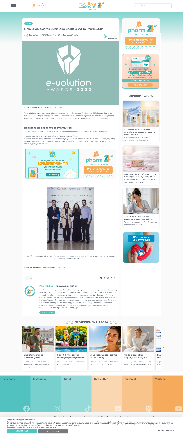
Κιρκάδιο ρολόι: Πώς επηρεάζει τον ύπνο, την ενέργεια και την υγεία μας (136, 357)
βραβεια (29, 278)
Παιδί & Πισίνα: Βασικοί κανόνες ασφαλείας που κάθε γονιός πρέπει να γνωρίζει (71, 357)
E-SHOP (39, 5)
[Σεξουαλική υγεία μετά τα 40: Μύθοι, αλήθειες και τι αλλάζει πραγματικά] (141, 159)
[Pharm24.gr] (29, 291)
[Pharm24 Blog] (91, 6)
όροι (98, 409)
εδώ (54, 427)
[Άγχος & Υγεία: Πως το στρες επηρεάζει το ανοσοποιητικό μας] (141, 201)
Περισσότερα (47, 312)
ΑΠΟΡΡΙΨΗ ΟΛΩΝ (53, 431)
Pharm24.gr (57, 35)
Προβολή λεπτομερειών (166, 430)
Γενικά (28, 23)
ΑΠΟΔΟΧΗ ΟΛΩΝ (22, 431)
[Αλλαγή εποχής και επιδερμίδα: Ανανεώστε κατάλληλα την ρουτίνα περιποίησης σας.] (141, 114)
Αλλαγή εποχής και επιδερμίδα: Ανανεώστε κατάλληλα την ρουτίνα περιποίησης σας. (139, 132)
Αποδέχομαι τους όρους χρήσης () (107, 408)
